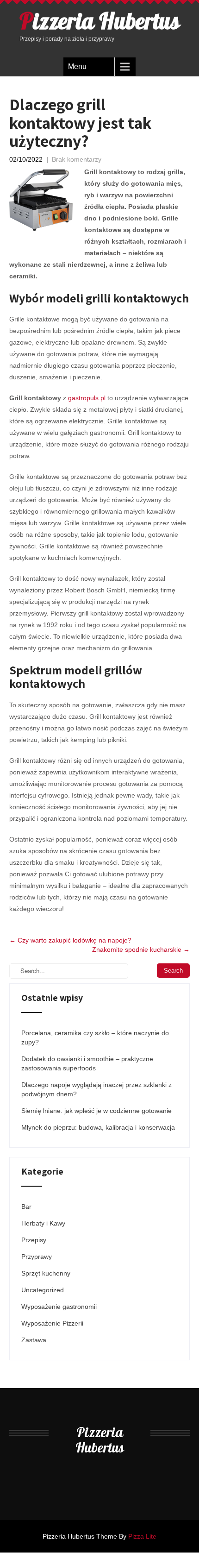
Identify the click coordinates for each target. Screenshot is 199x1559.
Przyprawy (36, 1256)
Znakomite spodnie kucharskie (141, 949)
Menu (77, 66)
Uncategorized (42, 1290)
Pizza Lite (142, 1536)
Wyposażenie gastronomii (59, 1306)
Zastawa (33, 1340)
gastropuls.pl (87, 398)
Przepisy (33, 1240)
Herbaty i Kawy (43, 1223)
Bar (26, 1206)
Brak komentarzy (76, 159)
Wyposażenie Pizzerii (52, 1323)
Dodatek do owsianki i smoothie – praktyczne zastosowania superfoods (87, 1063)
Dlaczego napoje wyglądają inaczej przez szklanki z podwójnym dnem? (96, 1089)
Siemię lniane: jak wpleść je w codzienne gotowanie (96, 1110)
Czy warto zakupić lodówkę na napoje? (70, 940)
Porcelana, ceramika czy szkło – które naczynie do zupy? (95, 1037)
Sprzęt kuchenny (45, 1273)
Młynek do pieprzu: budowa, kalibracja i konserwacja (98, 1127)
